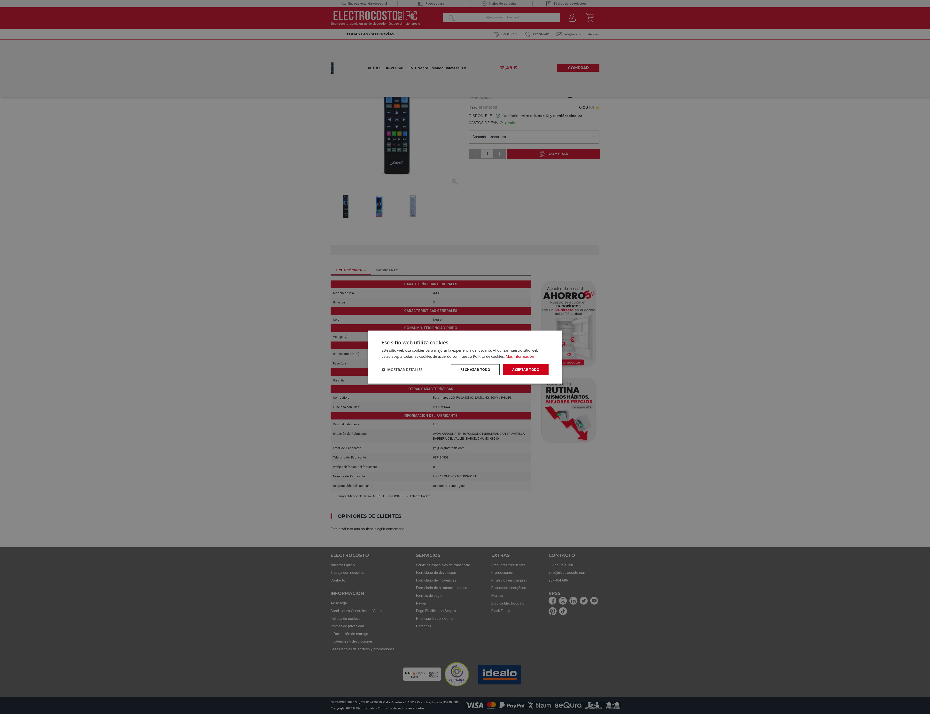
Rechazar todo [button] (475, 369)
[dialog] (465, 357)
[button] (401, 369)
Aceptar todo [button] (525, 369)
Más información (520, 356)
